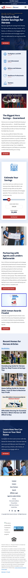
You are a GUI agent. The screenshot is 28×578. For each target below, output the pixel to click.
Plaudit (8, 572)
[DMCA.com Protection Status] (19, 528)
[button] (25, 7)
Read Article (6, 329)
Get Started (5, 43)
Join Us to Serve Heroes (8, 288)
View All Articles (5, 348)
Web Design (3, 572)
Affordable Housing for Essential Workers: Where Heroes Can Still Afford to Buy (13, 412)
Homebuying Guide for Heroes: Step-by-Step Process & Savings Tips (13, 368)
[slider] (8, 199)
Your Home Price (14, 204)
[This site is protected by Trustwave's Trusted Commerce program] (8, 529)
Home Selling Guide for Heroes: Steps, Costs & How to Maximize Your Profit (13, 390)
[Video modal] (14, 101)
